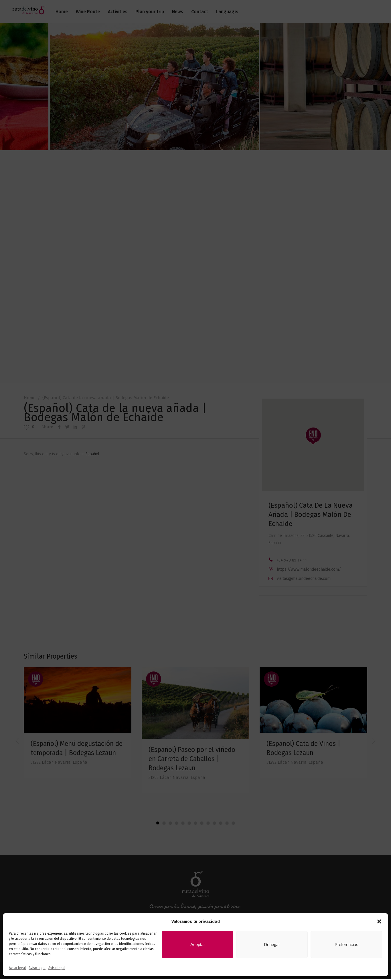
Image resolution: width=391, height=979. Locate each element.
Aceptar (197, 944)
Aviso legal (17, 968)
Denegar (272, 944)
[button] (379, 921)
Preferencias (346, 944)
